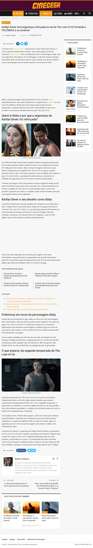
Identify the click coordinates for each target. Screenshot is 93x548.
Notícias (19, 13)
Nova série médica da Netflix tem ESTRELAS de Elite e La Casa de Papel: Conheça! (46, 486)
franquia (50, 102)
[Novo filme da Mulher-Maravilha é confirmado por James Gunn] (71, 103)
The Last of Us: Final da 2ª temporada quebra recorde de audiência (15, 276)
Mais (76, 13)
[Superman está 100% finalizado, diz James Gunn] (71, 131)
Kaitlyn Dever (15, 54)
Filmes (59, 13)
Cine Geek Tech (12, 544)
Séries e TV (47, 13)
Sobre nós (21, 539)
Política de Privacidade (36, 539)
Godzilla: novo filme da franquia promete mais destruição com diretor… (47, 285)
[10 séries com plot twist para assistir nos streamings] (71, 90)
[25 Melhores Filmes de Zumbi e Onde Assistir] (12, 507)
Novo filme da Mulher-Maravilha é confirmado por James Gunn (77, 105)
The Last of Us (19, 49)
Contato (4, 539)
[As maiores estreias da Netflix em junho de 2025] (71, 143)
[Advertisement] (31, 81)
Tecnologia (33, 13)
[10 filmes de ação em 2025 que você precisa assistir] (71, 118)
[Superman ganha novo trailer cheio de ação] (50, 507)
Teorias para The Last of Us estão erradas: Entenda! (26, 309)
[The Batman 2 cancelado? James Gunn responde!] (31, 507)
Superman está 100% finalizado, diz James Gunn (83, 131)
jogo (50, 99)
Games (69, 13)
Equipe (12, 539)
